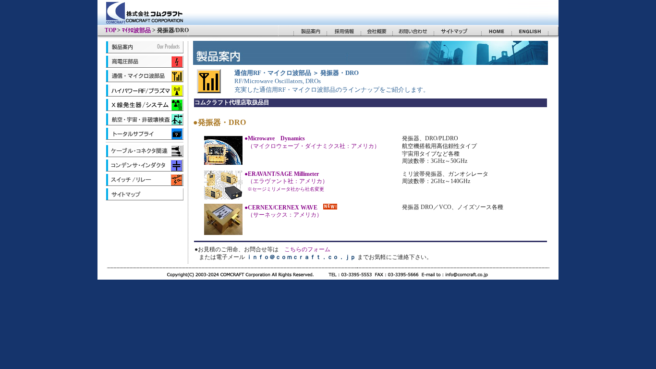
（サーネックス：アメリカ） (283, 211)
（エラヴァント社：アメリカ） (286, 181)
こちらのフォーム (307, 249)
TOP (110, 30)
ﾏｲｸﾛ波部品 (136, 30)
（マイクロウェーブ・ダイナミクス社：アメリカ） (312, 142)
